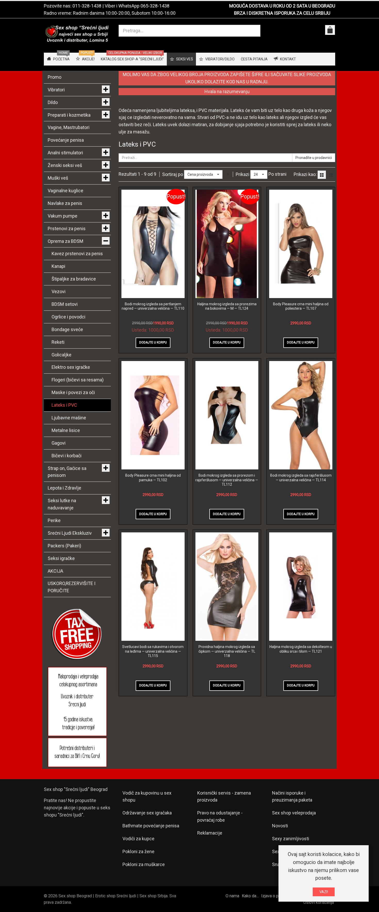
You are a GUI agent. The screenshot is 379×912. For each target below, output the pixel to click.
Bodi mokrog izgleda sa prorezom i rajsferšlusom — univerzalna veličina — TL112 (226, 479)
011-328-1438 (86, 6)
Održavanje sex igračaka (147, 812)
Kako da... (250, 895)
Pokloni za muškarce (143, 864)
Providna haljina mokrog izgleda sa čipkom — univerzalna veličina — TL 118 (227, 651)
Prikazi (242, 174)
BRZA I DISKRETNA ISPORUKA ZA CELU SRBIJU (282, 13)
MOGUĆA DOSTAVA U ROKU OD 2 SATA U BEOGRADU (282, 6)
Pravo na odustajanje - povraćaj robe (220, 816)
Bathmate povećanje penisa (150, 825)
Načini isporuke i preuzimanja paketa (292, 796)
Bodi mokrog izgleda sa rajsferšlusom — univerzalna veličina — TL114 (301, 477)
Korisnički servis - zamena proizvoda (224, 796)
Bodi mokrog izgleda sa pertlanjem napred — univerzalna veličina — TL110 (153, 306)
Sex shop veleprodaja (294, 812)
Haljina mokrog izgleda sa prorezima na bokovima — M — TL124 (227, 306)
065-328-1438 (155, 6)
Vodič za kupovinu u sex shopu (146, 796)
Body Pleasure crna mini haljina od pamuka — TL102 (153, 477)
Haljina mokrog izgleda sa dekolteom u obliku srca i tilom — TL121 (300, 649)
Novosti (280, 825)
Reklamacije (209, 833)
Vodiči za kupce (138, 838)
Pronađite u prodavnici (313, 158)
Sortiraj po (172, 174)
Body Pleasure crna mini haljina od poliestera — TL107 (300, 306)
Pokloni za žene (138, 851)
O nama (232, 895)
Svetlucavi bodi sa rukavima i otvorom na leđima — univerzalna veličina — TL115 (153, 651)
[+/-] (228, 174)
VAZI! (323, 892)
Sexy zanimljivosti (290, 838)
